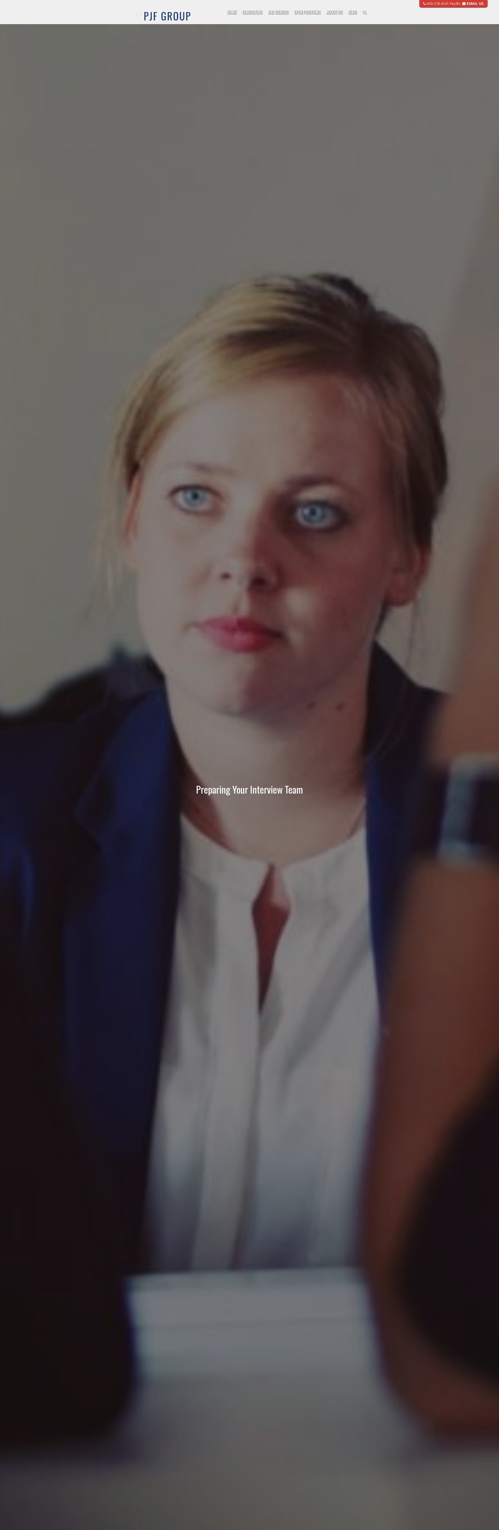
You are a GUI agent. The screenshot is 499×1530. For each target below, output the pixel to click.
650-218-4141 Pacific (443, 3)
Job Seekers (278, 12)
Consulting (252, 12)
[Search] (363, 12)
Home (231, 12)
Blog (352, 12)
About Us (334, 12)
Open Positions (307, 12)
